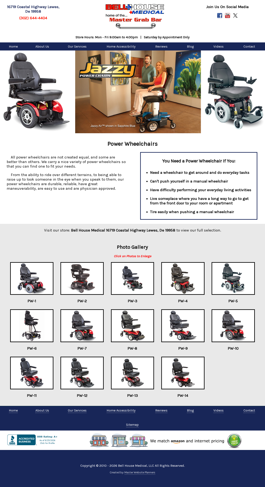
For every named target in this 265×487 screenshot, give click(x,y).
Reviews (161, 46)
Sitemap (132, 425)
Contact (249, 46)
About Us (42, 46)
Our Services (77, 46)
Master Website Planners (139, 472)
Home (13, 46)
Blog (190, 46)
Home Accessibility (121, 46)
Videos (218, 46)
